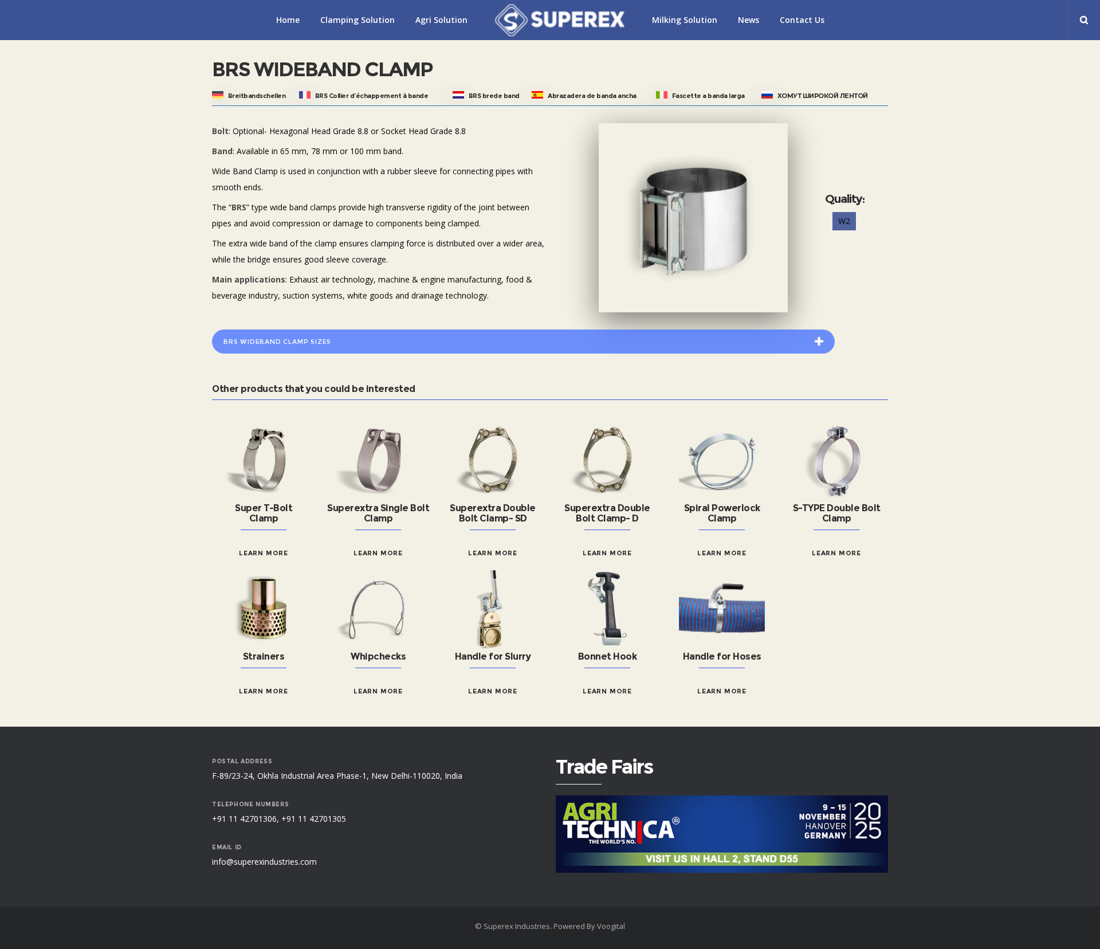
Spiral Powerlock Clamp (722, 513)
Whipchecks (378, 656)
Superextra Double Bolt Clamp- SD (493, 513)
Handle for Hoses (722, 656)
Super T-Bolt (263, 508)
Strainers (264, 656)
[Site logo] (559, 20)
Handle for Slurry (493, 656)
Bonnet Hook (607, 656)
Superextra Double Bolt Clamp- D (607, 513)
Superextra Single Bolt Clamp (378, 513)
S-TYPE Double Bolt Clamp (837, 513)
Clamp (263, 518)
